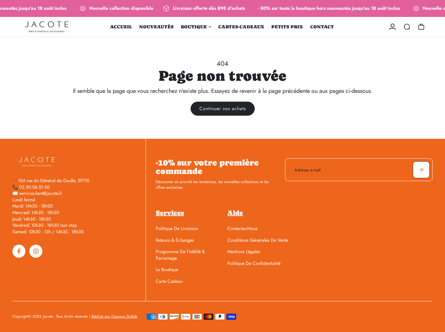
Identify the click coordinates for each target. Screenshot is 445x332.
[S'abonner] (421, 169)
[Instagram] (35, 251)
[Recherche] (406, 26)
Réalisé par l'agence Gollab (114, 316)
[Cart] (421, 26)
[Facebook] (18, 251)
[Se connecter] (392, 26)
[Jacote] (58, 27)
